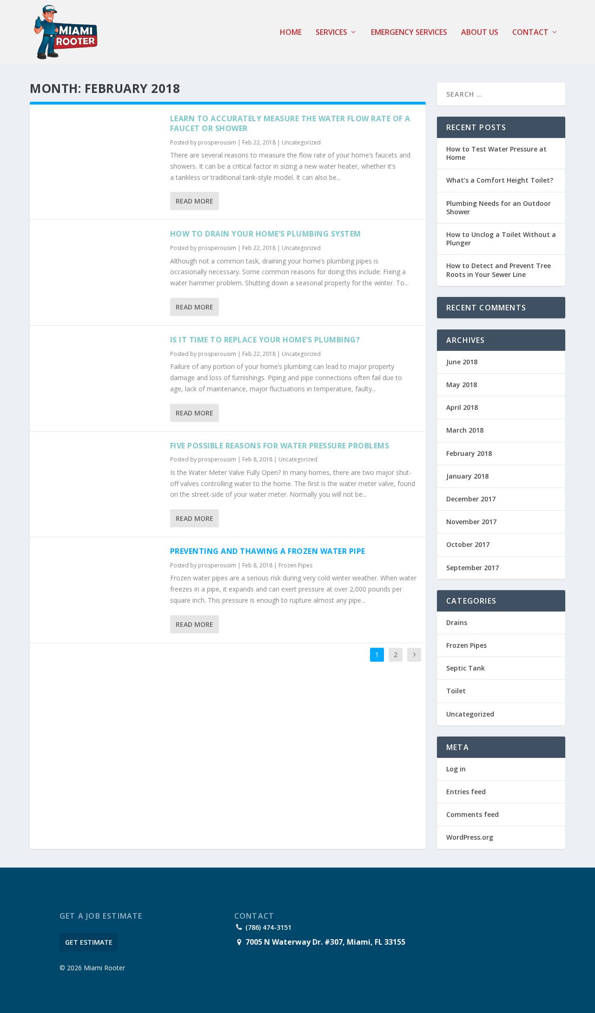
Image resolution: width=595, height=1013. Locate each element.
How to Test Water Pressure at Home (496, 153)
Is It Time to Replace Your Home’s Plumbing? (265, 340)
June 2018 (461, 361)
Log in (456, 768)
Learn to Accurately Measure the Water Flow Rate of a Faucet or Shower (290, 123)
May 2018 (461, 384)
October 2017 (467, 544)
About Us (479, 32)
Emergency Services (409, 32)
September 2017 (472, 567)
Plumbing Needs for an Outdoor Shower (498, 207)
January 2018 (467, 476)
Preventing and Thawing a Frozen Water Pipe (267, 551)
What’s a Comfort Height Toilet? (499, 180)
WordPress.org (469, 837)
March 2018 (464, 430)
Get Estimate (88, 942)
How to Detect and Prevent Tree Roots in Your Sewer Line (498, 269)
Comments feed (472, 814)
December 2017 (471, 498)
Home (291, 32)
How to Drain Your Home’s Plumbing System (265, 234)
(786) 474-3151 (268, 927)
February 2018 (469, 453)
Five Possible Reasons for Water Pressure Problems (280, 446)
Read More (194, 201)
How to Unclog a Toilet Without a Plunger (501, 238)
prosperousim (217, 142)
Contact (530, 32)
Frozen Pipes (295, 565)
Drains (456, 622)
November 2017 (471, 521)
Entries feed (466, 791)
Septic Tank (465, 668)
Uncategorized (301, 142)
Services (331, 32)
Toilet (456, 690)
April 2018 (462, 407)
